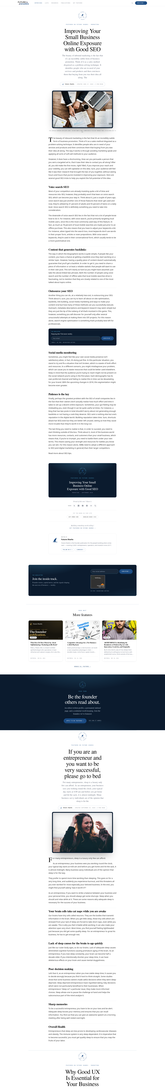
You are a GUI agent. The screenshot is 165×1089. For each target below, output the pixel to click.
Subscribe (107, 338)
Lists (47, 3)
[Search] (132, 3)
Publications (65, 3)
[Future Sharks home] (23, 3)
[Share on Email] (91, 505)
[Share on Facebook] (82, 505)
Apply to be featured (75, 720)
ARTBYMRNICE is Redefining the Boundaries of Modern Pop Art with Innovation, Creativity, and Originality (117, 644)
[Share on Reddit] (87, 505)
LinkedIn (80, 549)
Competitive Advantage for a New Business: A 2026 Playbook (81, 643)
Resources (54, 3)
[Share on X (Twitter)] (74, 505)
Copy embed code (73, 516)
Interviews (38, 3)
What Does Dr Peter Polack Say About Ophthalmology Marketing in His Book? (43, 643)
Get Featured (77, 3)
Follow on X (68, 549)
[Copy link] (95, 505)
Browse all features (82, 666)
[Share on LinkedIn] (78, 505)
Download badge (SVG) (90, 516)
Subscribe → (141, 3)
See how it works (95, 720)
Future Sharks (67, 539)
